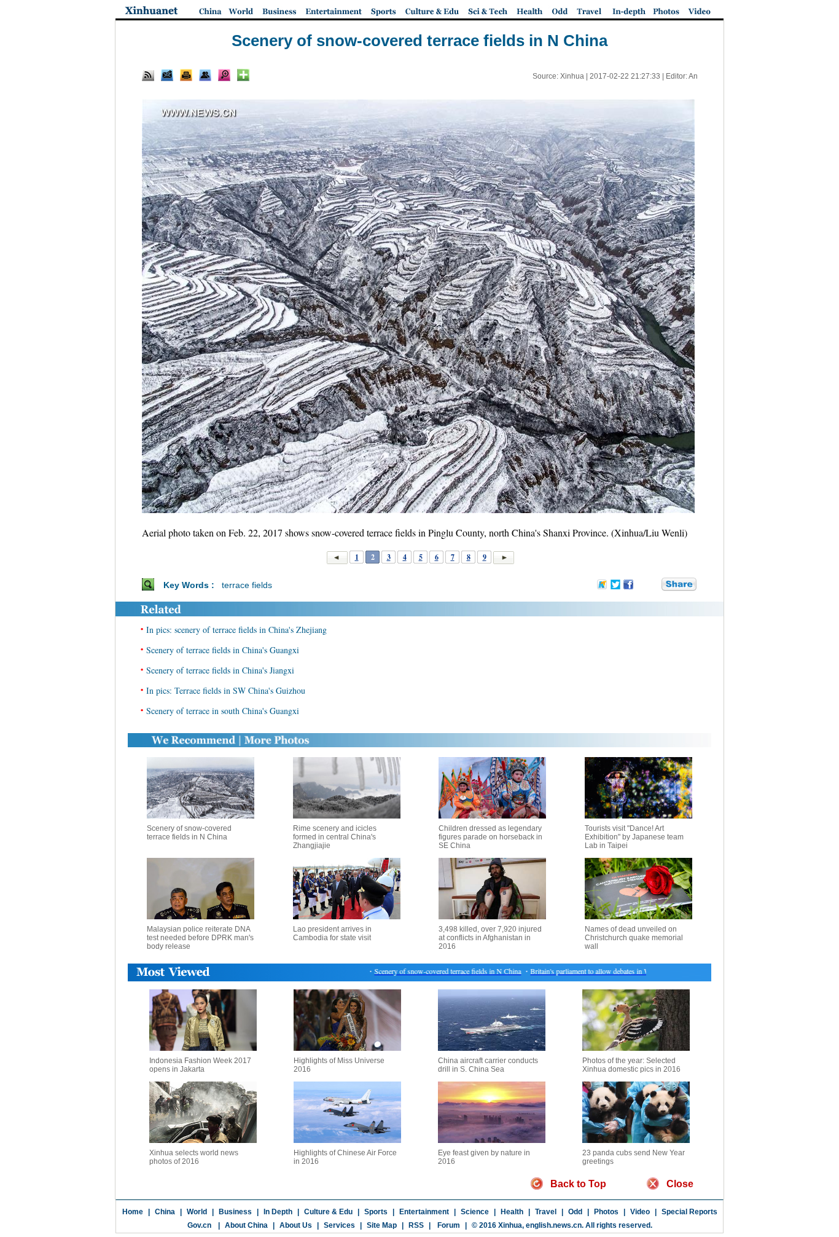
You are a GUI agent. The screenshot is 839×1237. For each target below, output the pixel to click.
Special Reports (689, 1212)
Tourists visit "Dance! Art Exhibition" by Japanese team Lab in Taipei (634, 837)
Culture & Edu (328, 1212)
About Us (295, 1225)
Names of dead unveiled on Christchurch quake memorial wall (634, 938)
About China (246, 1225)
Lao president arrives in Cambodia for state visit (332, 933)
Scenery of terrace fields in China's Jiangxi (220, 670)
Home (132, 1212)
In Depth (277, 1212)
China (165, 1212)
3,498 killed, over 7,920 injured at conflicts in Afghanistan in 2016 (490, 938)
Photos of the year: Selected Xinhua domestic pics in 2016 (631, 1065)
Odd (575, 1212)
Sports (376, 1212)
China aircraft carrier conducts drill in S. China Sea (488, 1065)
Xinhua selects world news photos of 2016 (193, 1157)
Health (512, 1212)
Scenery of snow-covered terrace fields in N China (189, 832)
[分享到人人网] (653, 584)
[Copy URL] (205, 75)
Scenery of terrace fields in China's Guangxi (222, 650)
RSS (416, 1225)
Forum (447, 1225)
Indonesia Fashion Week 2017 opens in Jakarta (200, 1065)
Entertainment (424, 1212)
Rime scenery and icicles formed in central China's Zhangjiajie (335, 837)
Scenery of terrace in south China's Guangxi (222, 711)
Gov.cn (199, 1225)
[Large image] (224, 75)
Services (339, 1225)
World (197, 1212)
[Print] (186, 75)
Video (640, 1212)
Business (235, 1212)
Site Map (382, 1225)
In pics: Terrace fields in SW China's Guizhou (225, 690)
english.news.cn (554, 1225)
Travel (545, 1212)
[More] (243, 75)
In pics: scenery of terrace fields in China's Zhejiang (236, 629)
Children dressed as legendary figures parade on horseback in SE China (490, 837)
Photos (606, 1212)
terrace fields (247, 585)
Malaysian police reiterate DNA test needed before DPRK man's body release (200, 938)
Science (475, 1212)
